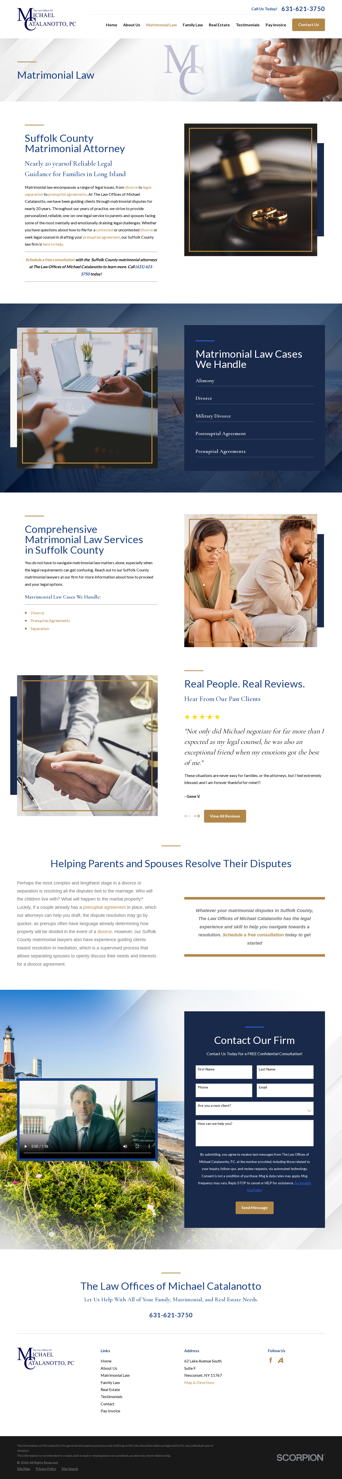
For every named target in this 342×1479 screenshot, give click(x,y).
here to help (53, 244)
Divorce (37, 612)
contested (104, 229)
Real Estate (110, 1389)
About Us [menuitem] (131, 24)
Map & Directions (199, 1382)
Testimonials (111, 1396)
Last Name (267, 1069)
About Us (109, 1368)
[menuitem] (23, 1469)
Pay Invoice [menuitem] (276, 24)
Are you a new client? (214, 1106)
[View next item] (197, 816)
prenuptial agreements (67, 194)
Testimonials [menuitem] (248, 24)
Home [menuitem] (111, 24)
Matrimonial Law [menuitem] (161, 24)
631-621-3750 (303, 9)
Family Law (110, 1382)
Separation (40, 628)
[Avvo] (280, 1360)
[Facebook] (270, 1360)
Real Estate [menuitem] (219, 24)
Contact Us (308, 24)
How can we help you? (215, 1124)
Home (106, 1360)
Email (263, 1087)
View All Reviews (225, 816)
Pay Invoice (110, 1410)
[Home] (46, 19)
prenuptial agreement (101, 237)
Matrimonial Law (115, 1375)
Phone (203, 1087)
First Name (206, 1069)
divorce (131, 187)
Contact (107, 1403)
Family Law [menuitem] (193, 24)
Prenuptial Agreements (50, 620)
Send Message (254, 1207)
